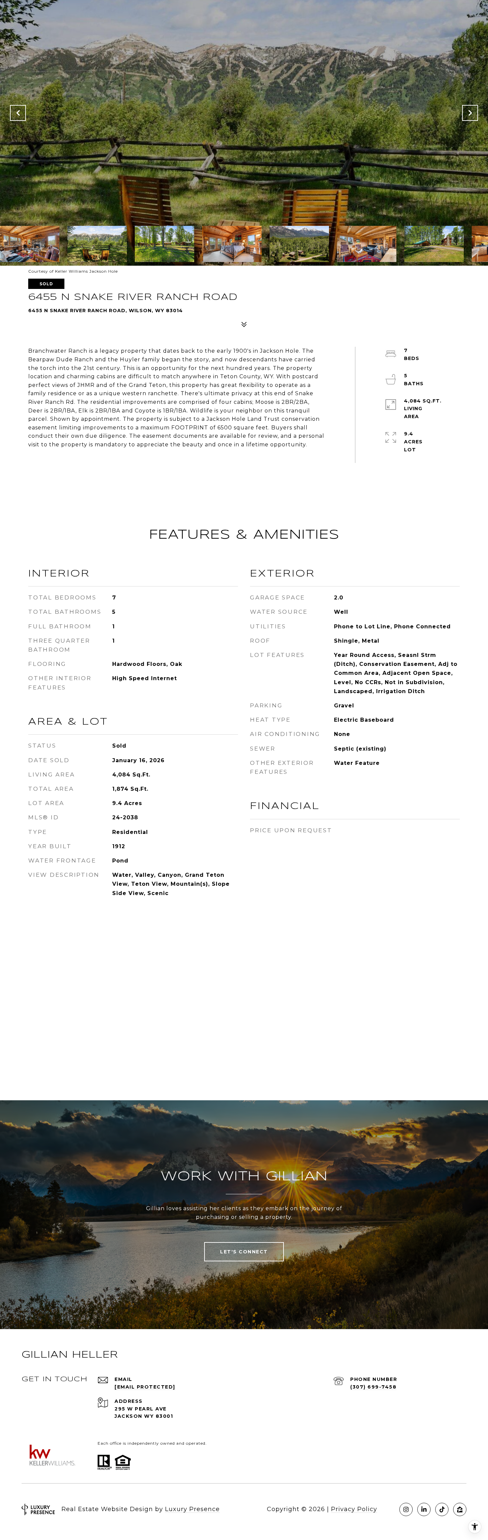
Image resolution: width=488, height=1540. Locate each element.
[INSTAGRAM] (406, 1509)
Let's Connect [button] (244, 1252)
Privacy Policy (354, 1509)
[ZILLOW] (459, 1509)
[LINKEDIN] (424, 1509)
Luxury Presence (192, 1509)
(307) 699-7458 (373, 1387)
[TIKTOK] (441, 1509)
